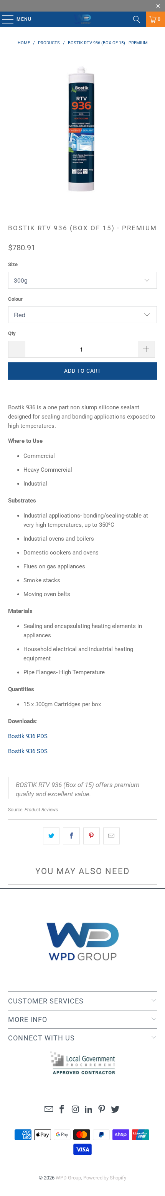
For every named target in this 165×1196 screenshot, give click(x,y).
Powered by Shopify (104, 1178)
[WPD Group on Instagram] (75, 1110)
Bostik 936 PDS (28, 736)
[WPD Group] (82, 19)
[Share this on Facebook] (71, 835)
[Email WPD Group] (48, 1110)
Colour (15, 299)
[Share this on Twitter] (51, 835)
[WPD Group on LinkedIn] (89, 1110)
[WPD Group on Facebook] (62, 1110)
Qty (12, 333)
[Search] (136, 19)
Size (13, 264)
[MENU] (4, 19)
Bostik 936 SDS (28, 751)
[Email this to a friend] (111, 835)
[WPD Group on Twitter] (115, 1110)
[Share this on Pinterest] (91, 835)
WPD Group (68, 1178)
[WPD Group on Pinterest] (102, 1110)
